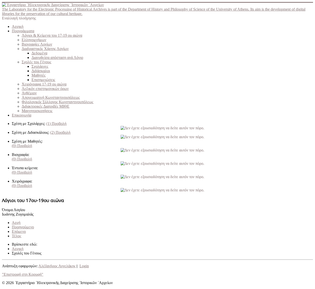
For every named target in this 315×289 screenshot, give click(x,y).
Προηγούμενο (23, 227)
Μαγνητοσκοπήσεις (37, 111)
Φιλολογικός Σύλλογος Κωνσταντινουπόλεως (57, 102)
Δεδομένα (39, 53)
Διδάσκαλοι (41, 71)
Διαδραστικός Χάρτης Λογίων (45, 49)
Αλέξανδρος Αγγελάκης (57, 266)
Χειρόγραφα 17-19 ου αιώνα (44, 84)
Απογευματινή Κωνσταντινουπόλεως (51, 97)
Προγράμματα (23, 31)
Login (84, 266)
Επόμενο (19, 231)
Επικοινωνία (21, 115)
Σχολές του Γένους (36, 62)
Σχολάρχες (40, 66)
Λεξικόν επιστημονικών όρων (45, 88)
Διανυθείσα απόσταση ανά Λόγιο (57, 57)
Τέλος (16, 236)
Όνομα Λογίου (13, 210)
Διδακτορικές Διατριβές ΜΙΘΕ (45, 106)
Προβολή (56, 123)
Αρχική (17, 26)
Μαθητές (39, 75)
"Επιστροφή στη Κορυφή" (22, 274)
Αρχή (16, 223)
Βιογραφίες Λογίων (37, 44)
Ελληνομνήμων (34, 40)
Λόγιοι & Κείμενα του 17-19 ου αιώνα (52, 35)
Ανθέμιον (29, 93)
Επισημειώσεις (43, 80)
